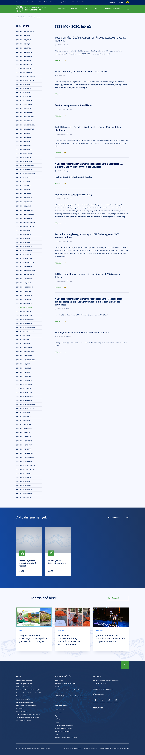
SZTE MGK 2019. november (25, 319)
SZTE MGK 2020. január (23, 311)
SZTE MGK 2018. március (24, 380)
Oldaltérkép (98, 708)
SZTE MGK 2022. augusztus (25, 226)
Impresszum (117, 748)
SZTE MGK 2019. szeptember (25, 327)
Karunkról (61, 9)
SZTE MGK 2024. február (24, 153)
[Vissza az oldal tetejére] (125, 665)
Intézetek (57, 687)
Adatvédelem (77, 748)
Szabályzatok (58, 713)
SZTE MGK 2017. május (23, 421)
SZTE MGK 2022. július (23, 230)
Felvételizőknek (43, 2)
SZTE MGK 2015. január (23, 498)
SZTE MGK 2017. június (23, 417)
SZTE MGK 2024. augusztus (25, 129)
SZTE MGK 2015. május (23, 481)
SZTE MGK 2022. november (25, 214)
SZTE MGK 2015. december (24, 453)
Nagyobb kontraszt (127, 2)
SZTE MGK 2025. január (23, 109)
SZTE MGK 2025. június (23, 88)
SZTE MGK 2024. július (23, 133)
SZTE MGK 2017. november (25, 396)
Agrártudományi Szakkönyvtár (63, 728)
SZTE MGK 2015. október (24, 461)
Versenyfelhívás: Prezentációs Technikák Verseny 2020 (82, 332)
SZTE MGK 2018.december (24, 287)
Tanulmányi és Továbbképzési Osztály (65, 684)
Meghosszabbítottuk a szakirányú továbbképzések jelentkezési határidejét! (33, 638)
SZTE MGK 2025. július (23, 84)
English (121, 2)
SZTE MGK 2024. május (23, 141)
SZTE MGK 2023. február (24, 202)
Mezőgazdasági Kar (21, 711)
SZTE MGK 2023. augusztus (25, 178)
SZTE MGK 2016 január (23, 449)
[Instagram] (102, 700)
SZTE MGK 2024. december (24, 113)
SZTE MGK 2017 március (24, 429)
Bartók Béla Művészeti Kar (24, 687)
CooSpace (57, 719)
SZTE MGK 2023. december (24, 161)
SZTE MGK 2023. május (23, 190)
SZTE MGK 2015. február (24, 493)
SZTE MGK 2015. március (24, 489)
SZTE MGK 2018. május (23, 372)
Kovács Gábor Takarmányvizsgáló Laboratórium (68, 690)
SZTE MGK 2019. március (24, 295)
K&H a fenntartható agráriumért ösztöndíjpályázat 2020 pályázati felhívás (88, 275)
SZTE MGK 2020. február (34, 17)
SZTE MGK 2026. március (24, 52)
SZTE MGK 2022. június (23, 234)
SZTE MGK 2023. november (25, 165)
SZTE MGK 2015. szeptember (25, 465)
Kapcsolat (112, 2)
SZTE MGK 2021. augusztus (25, 275)
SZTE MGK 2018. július (23, 364)
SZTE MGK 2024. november (25, 117)
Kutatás (85, 9)
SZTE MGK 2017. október (24, 400)
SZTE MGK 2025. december (24, 64)
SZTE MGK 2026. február (24, 56)
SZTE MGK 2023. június (23, 186)
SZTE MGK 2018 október (24, 356)
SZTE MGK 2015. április (23, 485)
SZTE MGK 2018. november (25, 352)
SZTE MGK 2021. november (25, 263)
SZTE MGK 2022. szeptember (25, 222)
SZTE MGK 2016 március (24, 441)
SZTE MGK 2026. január (23, 60)
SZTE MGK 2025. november (25, 68)
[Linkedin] (116, 700)
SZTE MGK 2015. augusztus (25, 469)
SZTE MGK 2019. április (23, 291)
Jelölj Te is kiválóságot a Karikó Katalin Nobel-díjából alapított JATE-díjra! (110, 638)
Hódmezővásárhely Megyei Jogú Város (66, 737)
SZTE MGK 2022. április (23, 242)
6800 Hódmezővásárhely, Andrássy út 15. (108, 680)
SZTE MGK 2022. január (23, 254)
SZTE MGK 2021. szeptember (25, 271)
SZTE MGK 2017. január (23, 283)
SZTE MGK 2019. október (24, 323)
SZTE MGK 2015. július (23, 473)
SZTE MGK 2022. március (24, 246)
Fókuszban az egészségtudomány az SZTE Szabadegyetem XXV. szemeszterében (87, 236)
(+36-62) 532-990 (101, 684)
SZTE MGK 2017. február (24, 279)
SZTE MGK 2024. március (24, 149)
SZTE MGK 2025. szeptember (25, 76)
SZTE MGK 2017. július (23, 412)
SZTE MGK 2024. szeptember (25, 125)
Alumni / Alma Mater (78, 2)
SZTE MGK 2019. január (23, 299)
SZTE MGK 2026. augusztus (25, 32)
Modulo (57, 722)
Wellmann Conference (112, 9)
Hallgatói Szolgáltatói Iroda (62, 731)
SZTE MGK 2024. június (23, 137)
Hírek (96, 9)
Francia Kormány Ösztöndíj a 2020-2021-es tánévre (81, 71)
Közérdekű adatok (105, 748)
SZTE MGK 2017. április (23, 425)
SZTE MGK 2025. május (23, 92)
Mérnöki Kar (19, 708)
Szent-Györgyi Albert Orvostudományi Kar (28, 714)
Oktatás (74, 9)
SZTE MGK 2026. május (23, 44)
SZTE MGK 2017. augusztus (25, 408)
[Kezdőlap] (19, 8)
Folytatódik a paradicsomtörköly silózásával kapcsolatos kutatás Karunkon (70, 640)
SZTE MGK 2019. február (24, 348)
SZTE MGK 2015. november (25, 457)
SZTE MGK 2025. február (24, 105)
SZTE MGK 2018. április (23, 376)
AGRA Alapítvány (60, 710)
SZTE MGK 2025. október (24, 72)
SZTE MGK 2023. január (23, 206)
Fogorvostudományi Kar (23, 696)
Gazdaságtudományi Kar (23, 699)
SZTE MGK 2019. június (23, 340)
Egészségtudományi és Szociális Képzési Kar (29, 693)
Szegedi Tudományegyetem (24, 680)
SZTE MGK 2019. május (23, 344)
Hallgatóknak (62, 2)
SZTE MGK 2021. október (24, 267)
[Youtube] (109, 700)
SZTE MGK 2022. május (23, 238)
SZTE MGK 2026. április (23, 48)
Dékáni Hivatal (59, 680)
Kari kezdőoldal (20, 2)
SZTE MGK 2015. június (23, 477)
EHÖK (56, 734)
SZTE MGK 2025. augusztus (25, 80)
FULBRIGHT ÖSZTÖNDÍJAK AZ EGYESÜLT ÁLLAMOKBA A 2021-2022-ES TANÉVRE (90, 39)
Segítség (126, 748)
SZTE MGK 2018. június (23, 368)
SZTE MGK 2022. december (24, 210)
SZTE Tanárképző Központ (23, 720)
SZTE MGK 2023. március (24, 198)
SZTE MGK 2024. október (24, 121)
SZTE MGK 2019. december (24, 315)
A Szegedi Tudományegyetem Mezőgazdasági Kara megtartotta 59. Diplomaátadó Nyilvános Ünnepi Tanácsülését (89, 165)
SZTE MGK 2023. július (23, 182)
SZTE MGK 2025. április (23, 97)
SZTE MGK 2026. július (23, 36)
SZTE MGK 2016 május (23, 433)
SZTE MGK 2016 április (23, 437)
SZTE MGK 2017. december (24, 392)
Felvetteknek (53, 2)
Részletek (58, 60)
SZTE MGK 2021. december (24, 259)
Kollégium (57, 693)
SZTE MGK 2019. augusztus (25, 331)
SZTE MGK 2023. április (23, 194)
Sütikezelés (67, 748)
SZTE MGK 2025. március (24, 101)
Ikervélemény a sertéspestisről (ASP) (73, 194)
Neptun (57, 716)
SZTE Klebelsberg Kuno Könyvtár (64, 725)
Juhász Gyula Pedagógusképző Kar (26, 705)
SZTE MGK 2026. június (23, 40)
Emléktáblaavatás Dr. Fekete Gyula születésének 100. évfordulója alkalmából (88, 128)
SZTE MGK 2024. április (23, 145)
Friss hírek (22, 631)
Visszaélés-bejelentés (90, 748)
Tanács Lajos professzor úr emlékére (73, 105)
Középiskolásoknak (31, 2)
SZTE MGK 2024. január (23, 157)
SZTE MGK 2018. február (24, 384)
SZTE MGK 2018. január (23, 388)
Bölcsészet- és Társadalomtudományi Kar (28, 690)
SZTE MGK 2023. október (24, 169)
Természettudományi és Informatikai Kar (28, 717)
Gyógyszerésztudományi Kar (24, 702)
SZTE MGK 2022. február (24, 250)
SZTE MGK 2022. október (24, 218)
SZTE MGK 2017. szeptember (25, 404)
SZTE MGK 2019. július (23, 335)
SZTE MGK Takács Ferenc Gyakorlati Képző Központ (69, 696)
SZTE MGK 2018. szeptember (25, 360)
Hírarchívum (23, 17)
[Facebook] (95, 700)
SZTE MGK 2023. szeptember (25, 173)
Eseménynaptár (114, 517)
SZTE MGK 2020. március (24, 303)
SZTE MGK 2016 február (24, 445)
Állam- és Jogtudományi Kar (24, 684)
